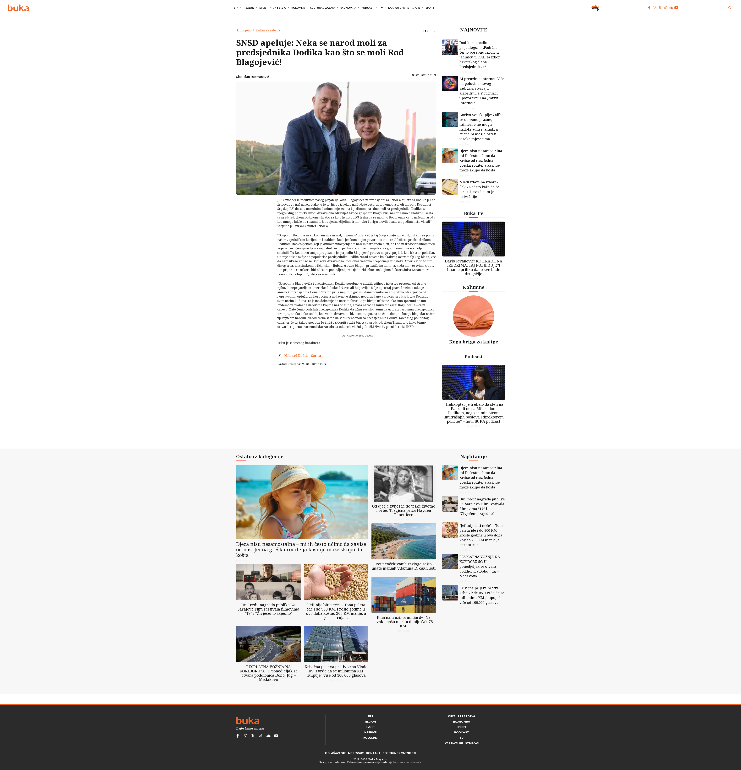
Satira (316, 355)
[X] (267, 211)
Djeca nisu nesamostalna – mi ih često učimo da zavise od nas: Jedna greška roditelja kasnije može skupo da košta (482, 160)
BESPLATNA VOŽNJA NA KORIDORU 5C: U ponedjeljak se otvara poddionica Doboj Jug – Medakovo (268, 673)
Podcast (473, 356)
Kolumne (474, 287)
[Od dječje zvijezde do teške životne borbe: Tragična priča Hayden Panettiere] (403, 484)
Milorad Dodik (296, 355)
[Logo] (18, 7)
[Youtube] (676, 8)
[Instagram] (655, 8)
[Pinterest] (267, 220)
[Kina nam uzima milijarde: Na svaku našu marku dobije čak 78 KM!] (403, 595)
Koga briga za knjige (473, 341)
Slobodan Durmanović (252, 76)
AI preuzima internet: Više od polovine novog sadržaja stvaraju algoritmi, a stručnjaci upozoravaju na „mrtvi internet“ (481, 90)
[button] (729, 7)
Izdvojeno (244, 30)
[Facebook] (649, 8)
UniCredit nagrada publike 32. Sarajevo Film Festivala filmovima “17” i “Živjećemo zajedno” (268, 609)
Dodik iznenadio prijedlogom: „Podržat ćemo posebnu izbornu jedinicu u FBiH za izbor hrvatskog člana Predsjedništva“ (479, 54)
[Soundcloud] (671, 8)
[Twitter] (660, 8)
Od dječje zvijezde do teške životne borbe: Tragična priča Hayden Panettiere (403, 510)
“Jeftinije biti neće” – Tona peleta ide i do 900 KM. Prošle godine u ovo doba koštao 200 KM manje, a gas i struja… (336, 611)
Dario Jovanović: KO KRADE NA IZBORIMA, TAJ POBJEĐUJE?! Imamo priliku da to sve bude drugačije (473, 267)
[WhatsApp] (267, 229)
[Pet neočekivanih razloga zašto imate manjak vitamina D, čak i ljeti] (403, 541)
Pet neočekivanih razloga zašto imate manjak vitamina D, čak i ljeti (404, 566)
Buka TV (473, 213)
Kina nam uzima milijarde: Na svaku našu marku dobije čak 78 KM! (404, 621)
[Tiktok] (665, 8)
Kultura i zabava (268, 30)
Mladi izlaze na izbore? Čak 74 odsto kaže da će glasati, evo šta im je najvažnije (479, 189)
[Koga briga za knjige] (473, 316)
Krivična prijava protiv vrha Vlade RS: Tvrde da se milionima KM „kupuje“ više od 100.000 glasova (336, 671)
